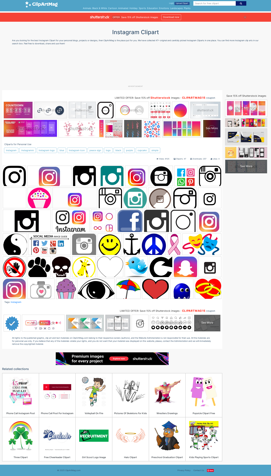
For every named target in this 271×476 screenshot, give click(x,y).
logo (108, 150)
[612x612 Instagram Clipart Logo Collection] (183, 222)
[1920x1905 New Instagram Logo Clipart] (136, 177)
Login (171, 3)
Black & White (99, 8)
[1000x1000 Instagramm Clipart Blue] (135, 199)
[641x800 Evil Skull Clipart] (61, 268)
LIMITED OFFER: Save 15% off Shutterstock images (150, 310)
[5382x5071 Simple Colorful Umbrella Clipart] (128, 290)
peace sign (95, 150)
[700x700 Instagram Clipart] (136, 268)
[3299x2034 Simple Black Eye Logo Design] (96, 290)
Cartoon (112, 8)
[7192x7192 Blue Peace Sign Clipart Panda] (154, 246)
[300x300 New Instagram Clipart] (14, 290)
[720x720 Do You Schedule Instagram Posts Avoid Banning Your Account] (14, 268)
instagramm (27, 150)
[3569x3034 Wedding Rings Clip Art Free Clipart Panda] (208, 290)
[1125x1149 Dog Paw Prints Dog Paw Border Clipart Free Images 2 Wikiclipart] (39, 268)
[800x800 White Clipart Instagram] (14, 199)
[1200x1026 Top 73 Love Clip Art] (155, 290)
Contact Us (198, 470)
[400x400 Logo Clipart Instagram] (209, 222)
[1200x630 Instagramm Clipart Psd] (26, 222)
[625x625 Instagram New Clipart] (185, 268)
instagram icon (77, 150)
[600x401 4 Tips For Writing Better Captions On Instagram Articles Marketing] (70, 222)
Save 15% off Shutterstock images (246, 95)
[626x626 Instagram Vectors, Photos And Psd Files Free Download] (185, 177)
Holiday (133, 8)
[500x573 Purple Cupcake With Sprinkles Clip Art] (66, 290)
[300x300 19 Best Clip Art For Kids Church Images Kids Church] (110, 246)
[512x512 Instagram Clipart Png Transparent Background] (84, 246)
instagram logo (47, 150)
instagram (11, 150)
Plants (187, 8)
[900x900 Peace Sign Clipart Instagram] (15, 246)
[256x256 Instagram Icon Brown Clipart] (160, 199)
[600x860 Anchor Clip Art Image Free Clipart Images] (132, 245)
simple (154, 150)
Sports (142, 8)
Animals (87, 8)
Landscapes (176, 8)
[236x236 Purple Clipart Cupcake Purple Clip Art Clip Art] (39, 199)
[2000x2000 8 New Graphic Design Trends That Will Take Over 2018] (103, 222)
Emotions (164, 8)
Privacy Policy (184, 470)
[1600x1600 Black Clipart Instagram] (161, 177)
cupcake (142, 150)
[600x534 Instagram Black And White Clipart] (110, 268)
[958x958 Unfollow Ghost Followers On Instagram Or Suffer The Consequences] (182, 290)
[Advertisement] (135, 66)
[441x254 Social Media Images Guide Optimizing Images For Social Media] (49, 246)
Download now (171, 17)
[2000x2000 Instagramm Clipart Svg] (210, 268)
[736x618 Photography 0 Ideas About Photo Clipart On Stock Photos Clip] (40, 290)
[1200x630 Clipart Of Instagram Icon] (75, 199)
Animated (123, 8)
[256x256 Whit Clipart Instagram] (210, 177)
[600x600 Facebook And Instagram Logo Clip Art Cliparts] (130, 222)
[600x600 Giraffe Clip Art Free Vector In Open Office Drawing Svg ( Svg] (83, 268)
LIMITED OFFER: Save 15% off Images (147, 97)
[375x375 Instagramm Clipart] (14, 177)
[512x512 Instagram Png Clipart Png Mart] (110, 199)
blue (62, 150)
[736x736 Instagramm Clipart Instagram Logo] (209, 199)
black (118, 150)
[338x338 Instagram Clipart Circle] (184, 199)
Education (152, 8)
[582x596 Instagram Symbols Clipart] (161, 268)
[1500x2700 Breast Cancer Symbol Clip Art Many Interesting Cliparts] (174, 245)
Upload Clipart (182, 3)
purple (129, 150)
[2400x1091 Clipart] (98, 177)
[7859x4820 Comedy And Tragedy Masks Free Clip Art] (202, 245)
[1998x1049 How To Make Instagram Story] (49, 177)
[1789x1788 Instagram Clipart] (156, 222)
